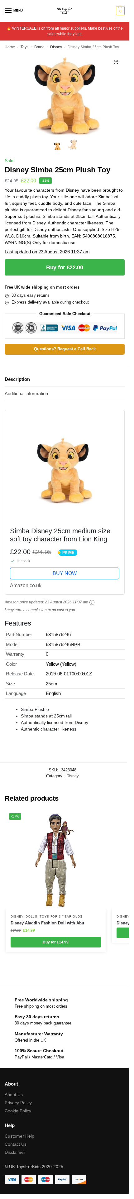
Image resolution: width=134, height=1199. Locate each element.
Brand (39, 47)
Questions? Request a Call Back (65, 349)
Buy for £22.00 (64, 267)
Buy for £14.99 (56, 942)
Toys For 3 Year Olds (61, 916)
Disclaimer (15, 1152)
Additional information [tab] (26, 393)
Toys (24, 47)
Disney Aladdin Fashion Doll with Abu (47, 923)
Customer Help (19, 1136)
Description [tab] (17, 379)
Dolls (31, 916)
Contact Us (15, 1144)
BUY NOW (65, 573)
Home (10, 47)
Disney (56, 47)
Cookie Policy (18, 1110)
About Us (14, 1094)
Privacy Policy (18, 1102)
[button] (119, 11)
